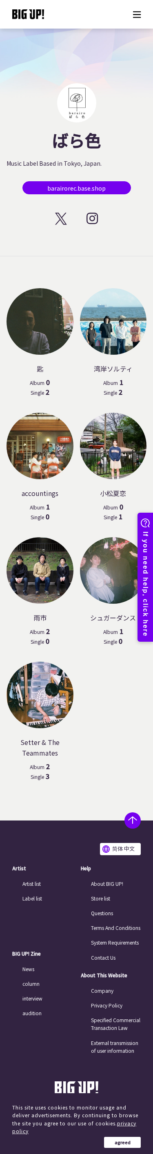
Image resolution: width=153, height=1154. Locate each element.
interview (32, 998)
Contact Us (103, 957)
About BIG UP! (107, 883)
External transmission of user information (114, 1046)
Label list (32, 898)
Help (86, 868)
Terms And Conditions (115, 927)
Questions (102, 912)
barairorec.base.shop (76, 188)
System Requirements (115, 942)
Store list (100, 898)
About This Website (104, 975)
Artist (19, 868)
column (31, 983)
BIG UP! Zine (26, 953)
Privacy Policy (106, 1005)
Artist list (31, 883)
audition (32, 1012)
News (28, 968)
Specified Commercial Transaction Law (115, 1023)
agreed (123, 1142)
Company (102, 990)
